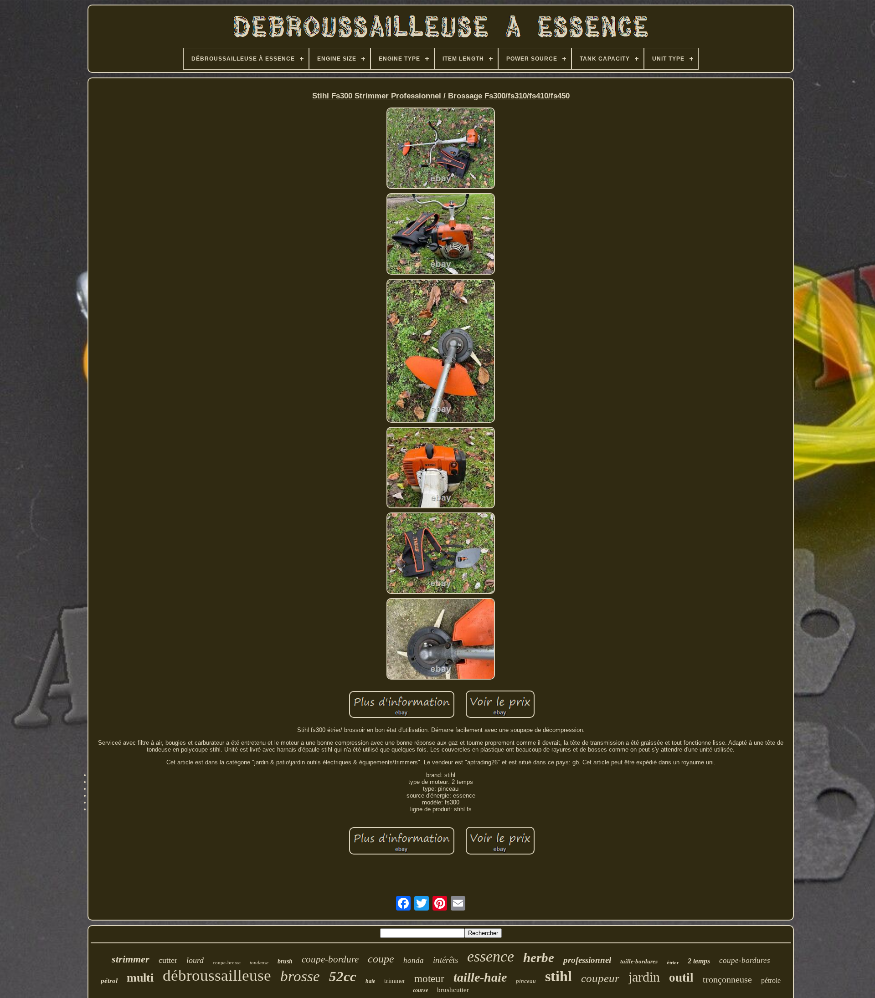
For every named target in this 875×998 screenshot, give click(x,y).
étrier (673, 962)
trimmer (394, 981)
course (420, 990)
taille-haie (480, 977)
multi (140, 977)
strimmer (130, 959)
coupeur (600, 978)
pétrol (109, 980)
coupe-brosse (227, 962)
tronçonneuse (727, 979)
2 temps (699, 961)
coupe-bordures (744, 960)
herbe (538, 957)
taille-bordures (639, 961)
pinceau (526, 981)
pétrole (771, 980)
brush (285, 961)
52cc (342, 976)
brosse (300, 976)
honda (413, 960)
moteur (429, 978)
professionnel (587, 960)
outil (681, 977)
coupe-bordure (330, 959)
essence (490, 956)
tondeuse (259, 962)
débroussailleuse (217, 975)
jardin (644, 976)
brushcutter (453, 989)
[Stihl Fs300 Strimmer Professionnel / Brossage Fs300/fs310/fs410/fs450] (440, 149)
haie (370, 981)
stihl (558, 976)
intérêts (445, 960)
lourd (195, 960)
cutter (168, 960)
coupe (381, 959)
